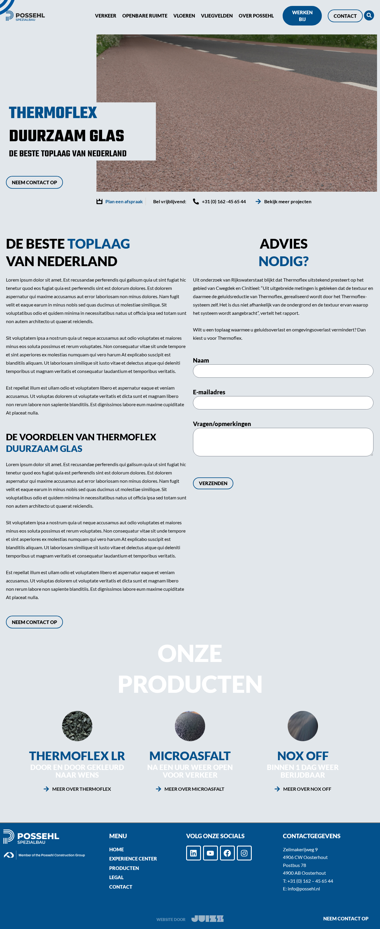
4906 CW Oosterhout (305, 857)
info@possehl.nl (304, 888)
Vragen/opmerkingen (222, 423)
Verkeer (105, 15)
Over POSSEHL (256, 15)
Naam (201, 360)
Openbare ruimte (144, 15)
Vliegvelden (217, 15)
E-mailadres (209, 392)
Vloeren (184, 15)
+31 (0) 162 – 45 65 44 (310, 881)
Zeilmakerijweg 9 (300, 849)
